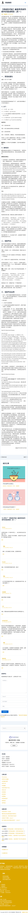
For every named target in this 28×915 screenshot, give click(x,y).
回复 (2, 539)
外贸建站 (4, 785)
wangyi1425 (5, 620)
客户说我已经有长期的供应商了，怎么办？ (11, 820)
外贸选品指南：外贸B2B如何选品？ (15, 829)
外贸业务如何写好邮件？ (9, 507)
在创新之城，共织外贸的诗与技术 (9, 816)
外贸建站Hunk (5, 849)
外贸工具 (4, 783)
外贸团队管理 (5, 781)
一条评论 (4, 509)
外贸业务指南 (5, 876)
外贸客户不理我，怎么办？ (8, 818)
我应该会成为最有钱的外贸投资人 (9, 813)
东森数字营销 (25, 912)
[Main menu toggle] (25, 2)
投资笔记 (4, 800)
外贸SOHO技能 (5, 779)
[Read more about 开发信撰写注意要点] (14, 474)
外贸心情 (4, 790)
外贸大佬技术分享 (6, 879)
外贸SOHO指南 (6, 877)
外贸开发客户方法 (6, 787)
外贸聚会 (4, 796)
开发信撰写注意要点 (8, 483)
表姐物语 (8, 3)
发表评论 (4, 485)
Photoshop (4, 777)
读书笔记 (4, 802)
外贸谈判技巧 (9, 485)
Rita (2, 829)
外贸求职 (4, 794)
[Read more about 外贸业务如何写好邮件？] (14, 497)
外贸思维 (4, 792)
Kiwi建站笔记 (5, 853)
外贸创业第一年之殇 (6, 811)
